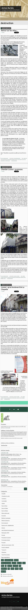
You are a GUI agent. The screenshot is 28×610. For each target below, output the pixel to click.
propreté (16, 560)
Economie (4, 515)
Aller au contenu (4, 1)
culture (12, 568)
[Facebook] (10, 409)
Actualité (3, 493)
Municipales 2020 (5, 532)
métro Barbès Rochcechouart (8, 530)
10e (9, 568)
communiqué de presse (7, 97)
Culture (3, 503)
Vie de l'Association (6, 554)
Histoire (3, 528)
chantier (9, 277)
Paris (2, 565)
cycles (18, 159)
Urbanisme (4, 552)
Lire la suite (7, 427)
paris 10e (14, 563)
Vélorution (16, 41)
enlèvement (9, 159)
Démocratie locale (5, 513)
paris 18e (19, 563)
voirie (24, 563)
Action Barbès (8, 8)
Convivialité (4, 501)
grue (5, 278)
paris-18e (10, 565)
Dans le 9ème (4, 506)
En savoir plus (9, 608)
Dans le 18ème (5, 510)
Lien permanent (5, 158)
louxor (21, 568)
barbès (16, 568)
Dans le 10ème (5, 508)
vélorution (4, 159)
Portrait (3, 535)
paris (25, 158)
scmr (2, 560)
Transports (4, 550)
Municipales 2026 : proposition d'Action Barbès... (13, 472)
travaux (5, 277)
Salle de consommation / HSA (8, 545)
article (11, 35)
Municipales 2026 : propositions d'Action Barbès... (14, 458)
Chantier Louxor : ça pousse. (12, 169)
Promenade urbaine (6, 540)
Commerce (4, 498)
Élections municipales (6, 518)
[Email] (18, 409)
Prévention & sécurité (6, 537)
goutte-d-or (3, 568)
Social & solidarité (5, 547)
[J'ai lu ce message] (26, 606)
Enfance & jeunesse (5, 520)
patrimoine (18, 277)
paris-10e (3, 571)
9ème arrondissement (6, 563)
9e (5, 565)
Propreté (3, 542)
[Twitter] (14, 409)
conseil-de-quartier (9, 560)
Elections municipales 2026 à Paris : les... (11, 454)
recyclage (22, 159)
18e (20, 565)
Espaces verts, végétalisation (8, 525)
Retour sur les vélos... (9, 30)
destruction (14, 159)
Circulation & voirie (6, 496)
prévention (15, 565)
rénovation (13, 277)
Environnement (5, 523)
